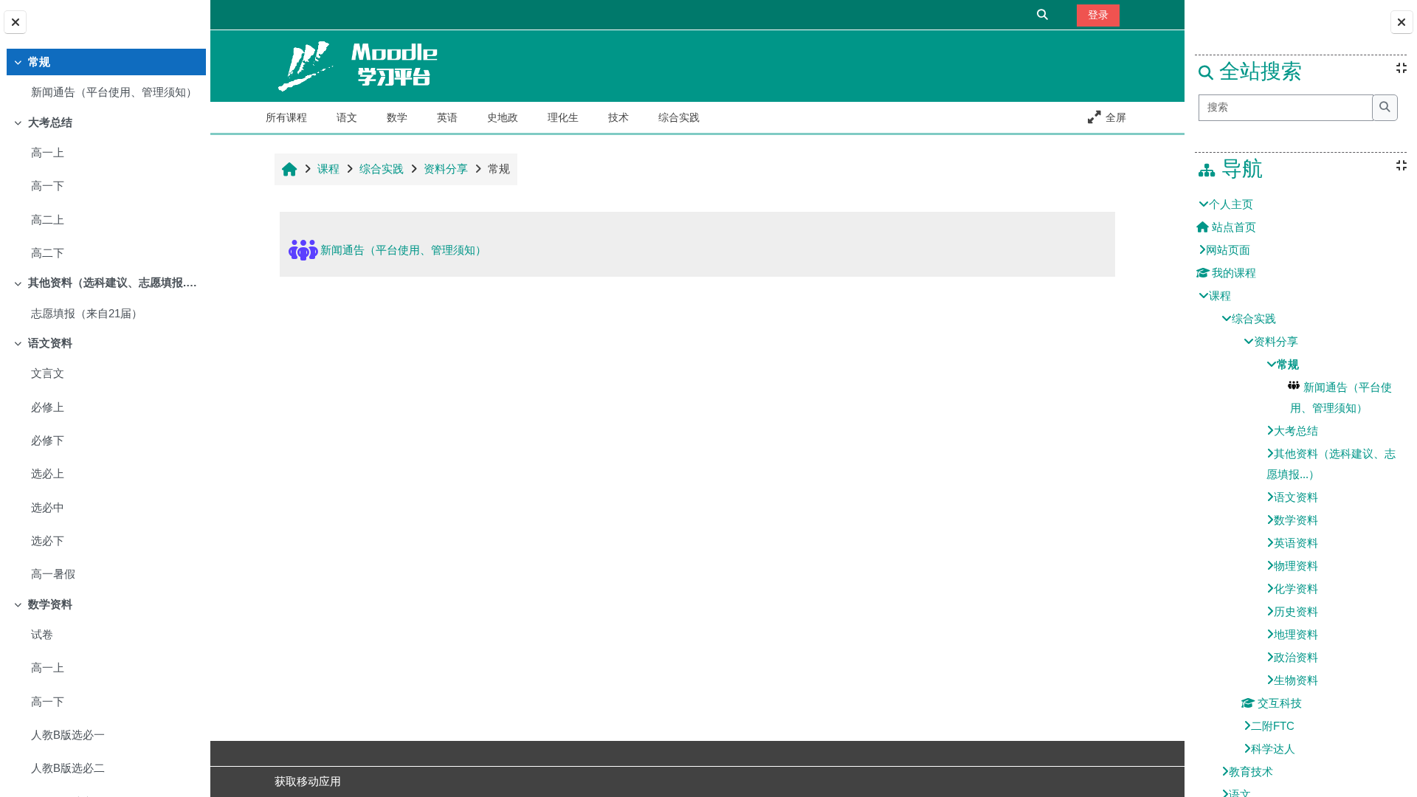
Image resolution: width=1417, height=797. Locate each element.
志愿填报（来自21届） (86, 314)
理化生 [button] (563, 117)
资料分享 (1276, 342)
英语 (447, 117)
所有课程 (286, 117)
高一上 (47, 153)
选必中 (47, 508)
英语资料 (1296, 543)
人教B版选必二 (68, 768)
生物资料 (1296, 680)
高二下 (47, 253)
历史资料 (1296, 612)
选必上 (47, 474)
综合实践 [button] (679, 117)
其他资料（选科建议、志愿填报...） (113, 283)
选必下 (47, 541)
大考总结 (50, 122)
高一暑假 (53, 574)
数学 (397, 117)
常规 (39, 62)
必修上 (47, 407)
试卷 (42, 635)
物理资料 (1296, 566)
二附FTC (1272, 726)
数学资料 (50, 604)
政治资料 (1296, 657)
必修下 (47, 440)
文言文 (47, 373)
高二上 (47, 220)
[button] (1043, 14)
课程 (1220, 296)
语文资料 (50, 343)
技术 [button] (618, 117)
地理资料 (1296, 635)
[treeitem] (105, 79)
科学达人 (1273, 749)
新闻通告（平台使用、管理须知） (114, 92)
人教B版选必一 (68, 735)
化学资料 (1296, 589)
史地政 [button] (502, 117)
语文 (347, 117)
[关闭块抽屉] (1401, 21)
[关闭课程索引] (15, 21)
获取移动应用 (308, 781)
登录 (1098, 15)
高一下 (47, 186)
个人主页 (1231, 204)
